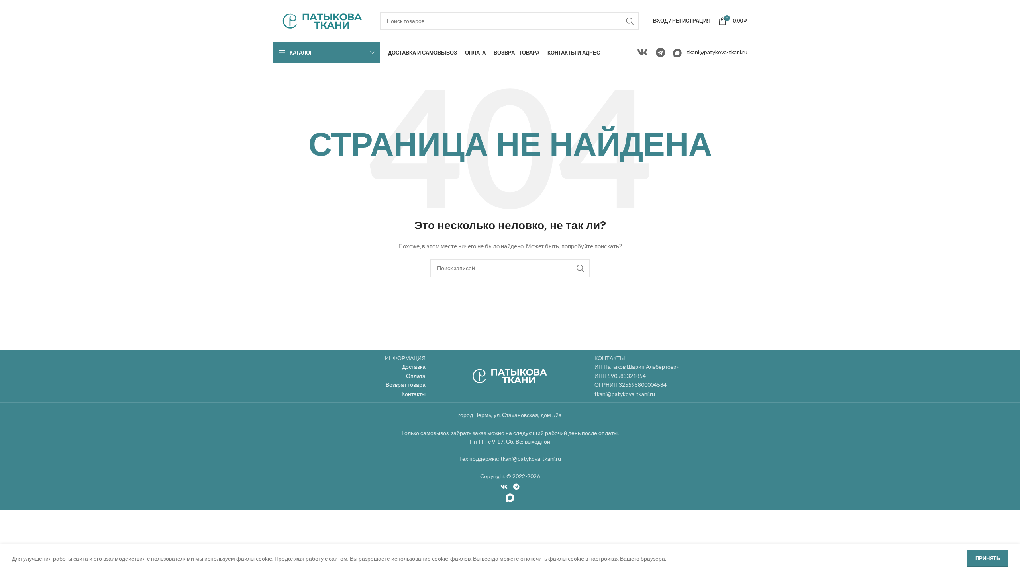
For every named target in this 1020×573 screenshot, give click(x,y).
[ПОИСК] (630, 21)
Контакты (414, 393)
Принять (987, 558)
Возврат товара (406, 384)
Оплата (416, 375)
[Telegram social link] (660, 53)
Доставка (414, 366)
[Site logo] (322, 20)
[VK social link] (642, 53)
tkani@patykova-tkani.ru (717, 52)
